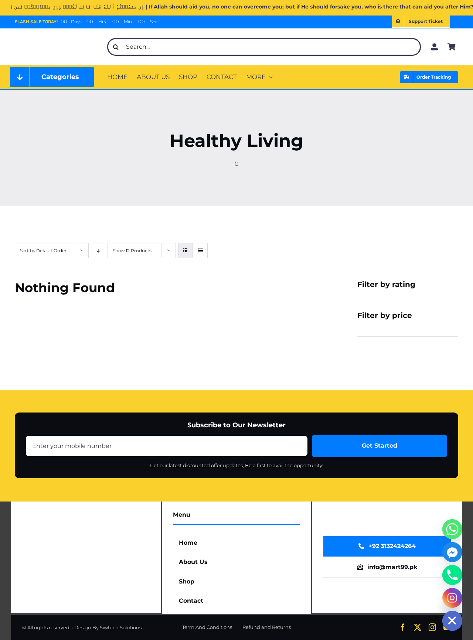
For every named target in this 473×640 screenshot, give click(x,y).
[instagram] (432, 627)
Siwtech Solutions (121, 627)
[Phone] (452, 575)
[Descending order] (98, 250)
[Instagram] (452, 598)
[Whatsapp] (452, 529)
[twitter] (417, 627)
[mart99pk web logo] (56, 35)
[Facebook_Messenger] (452, 552)
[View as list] (200, 250)
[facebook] (402, 627)
